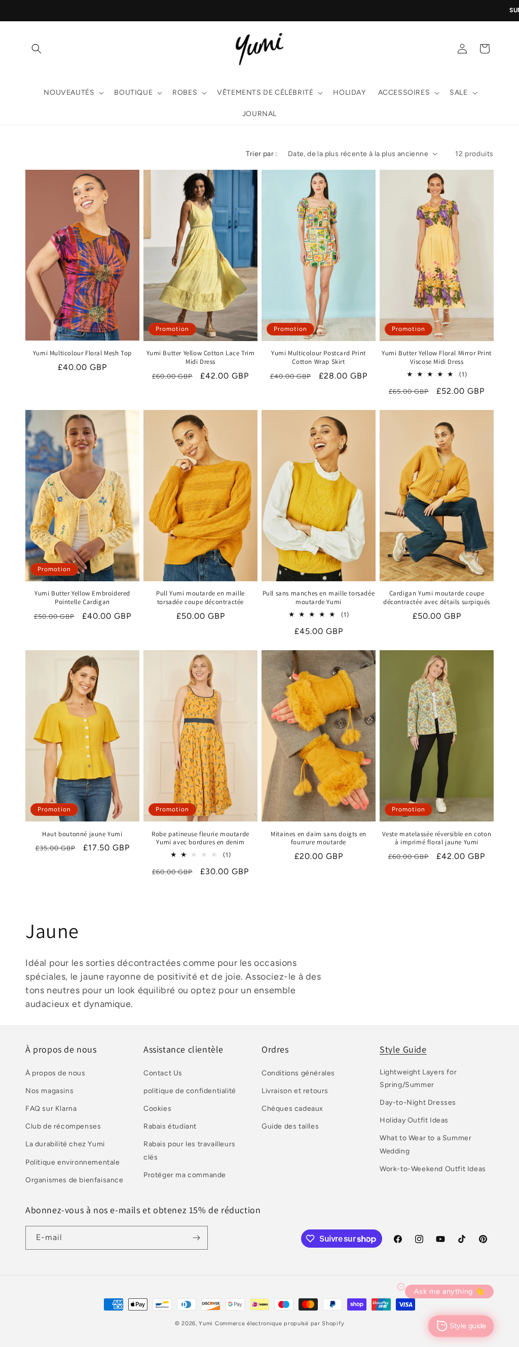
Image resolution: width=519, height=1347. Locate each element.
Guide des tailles (290, 1126)
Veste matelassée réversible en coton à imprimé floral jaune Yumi (437, 838)
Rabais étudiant (170, 1126)
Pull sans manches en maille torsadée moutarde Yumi (319, 597)
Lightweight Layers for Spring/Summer (418, 1078)
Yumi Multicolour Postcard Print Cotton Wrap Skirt (318, 357)
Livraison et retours (295, 1091)
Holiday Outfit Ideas (414, 1120)
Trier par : (261, 153)
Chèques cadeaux (292, 1108)
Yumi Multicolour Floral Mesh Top (82, 353)
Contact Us (162, 1073)
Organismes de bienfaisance (74, 1180)
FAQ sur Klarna (51, 1108)
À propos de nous (55, 1073)
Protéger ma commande (184, 1175)
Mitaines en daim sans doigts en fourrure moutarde (318, 838)
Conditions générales (298, 1073)
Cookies (157, 1108)
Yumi (206, 1323)
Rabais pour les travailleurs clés (189, 1150)
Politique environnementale (72, 1162)
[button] (36, 49)
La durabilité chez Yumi (65, 1144)
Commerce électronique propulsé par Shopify (279, 1323)
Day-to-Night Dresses (418, 1102)
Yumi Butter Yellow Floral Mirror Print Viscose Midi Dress (437, 357)
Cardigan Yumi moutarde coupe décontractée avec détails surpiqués (436, 597)
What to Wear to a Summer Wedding (425, 1144)
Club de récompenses (63, 1126)
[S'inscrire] (196, 1238)
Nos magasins (49, 1091)
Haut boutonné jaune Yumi (82, 834)
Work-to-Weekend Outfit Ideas (433, 1169)
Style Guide (403, 1049)
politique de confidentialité (189, 1091)
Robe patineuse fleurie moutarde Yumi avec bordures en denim (200, 838)
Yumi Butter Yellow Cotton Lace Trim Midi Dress (200, 357)
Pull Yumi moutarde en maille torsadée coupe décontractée (200, 597)
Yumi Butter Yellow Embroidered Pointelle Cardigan (82, 597)
